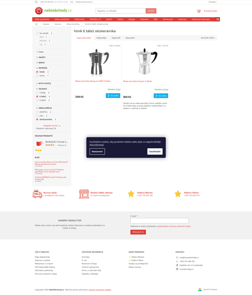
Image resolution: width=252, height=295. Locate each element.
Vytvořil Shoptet (210, 289)
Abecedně (130, 38)
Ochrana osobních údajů (46, 273)
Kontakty (85, 257)
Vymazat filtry (50, 125)
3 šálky (44, 92)
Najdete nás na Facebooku (191, 265)
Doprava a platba (42, 260)
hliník (44, 72)
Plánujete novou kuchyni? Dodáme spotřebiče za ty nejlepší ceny (49, 171)
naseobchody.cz (187, 269)
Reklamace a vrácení (44, 263)
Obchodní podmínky (44, 270)
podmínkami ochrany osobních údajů (173, 226)
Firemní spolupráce (90, 267)
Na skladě (46, 33)
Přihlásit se (138, 232)
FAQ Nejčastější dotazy (45, 267)
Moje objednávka (42, 257)
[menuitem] (42, 19)
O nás (84, 260)
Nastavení (97, 151)
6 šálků (45, 96)
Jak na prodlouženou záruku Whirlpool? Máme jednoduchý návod (51, 163)
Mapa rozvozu (135, 267)
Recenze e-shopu (89, 263)
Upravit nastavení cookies (100, 289)
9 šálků (44, 100)
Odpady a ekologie (90, 273)
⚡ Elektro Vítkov (136, 260)
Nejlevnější (101, 38)
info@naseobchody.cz (189, 257)
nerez (44, 75)
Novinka (45, 40)
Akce (43, 37)
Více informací (97, 144)
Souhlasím (155, 151)
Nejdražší (116, 38)
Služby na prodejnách (138, 263)
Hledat (151, 11)
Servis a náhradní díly (91, 270)
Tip (43, 44)
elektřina (45, 112)
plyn (43, 115)
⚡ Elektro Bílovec (136, 257)
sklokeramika (48, 119)
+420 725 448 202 (187, 261)
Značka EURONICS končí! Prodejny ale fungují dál (50, 178)
